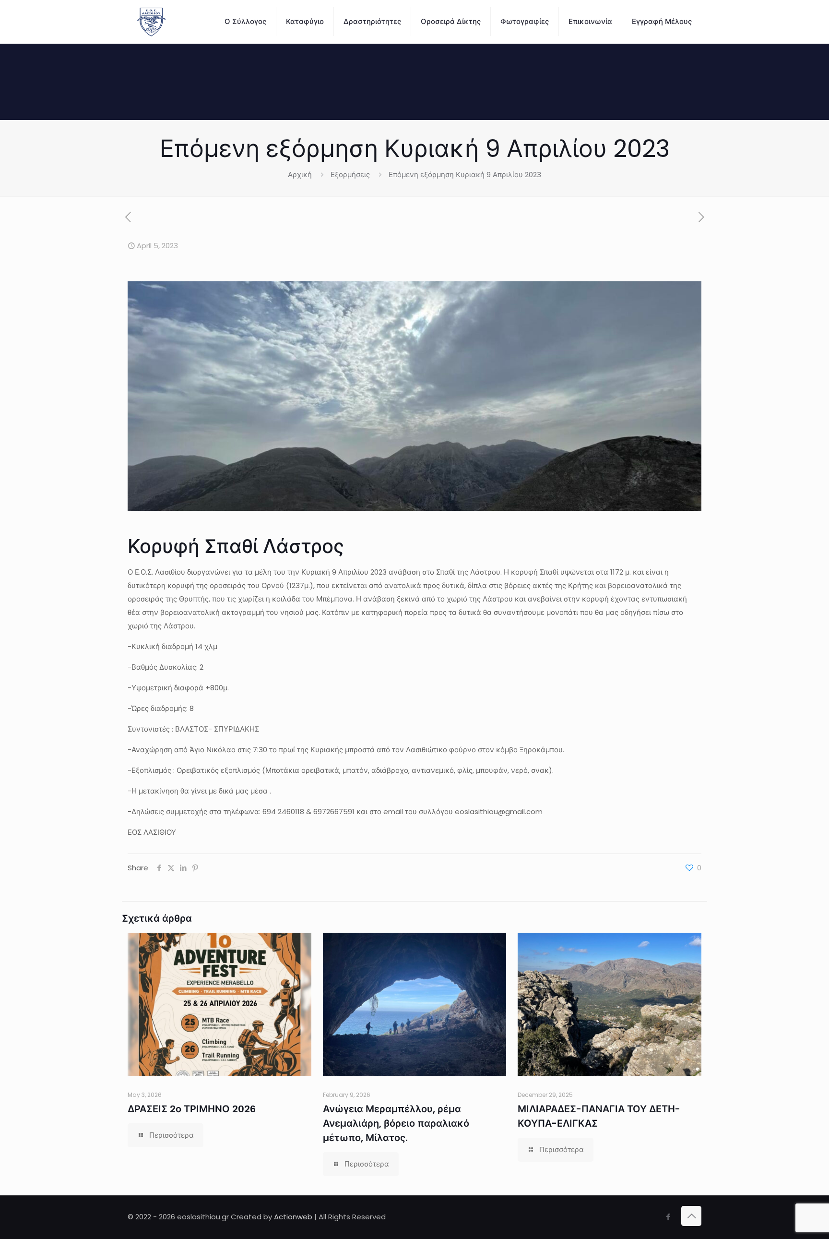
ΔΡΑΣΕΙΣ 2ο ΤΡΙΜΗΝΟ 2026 (192, 1109)
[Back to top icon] (691, 1216)
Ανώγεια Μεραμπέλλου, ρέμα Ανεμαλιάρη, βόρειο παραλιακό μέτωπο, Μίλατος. (396, 1123)
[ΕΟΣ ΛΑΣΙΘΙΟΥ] (151, 21)
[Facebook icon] (668, 1217)
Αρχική (300, 174)
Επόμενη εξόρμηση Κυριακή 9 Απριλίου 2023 (465, 174)
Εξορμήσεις (350, 174)
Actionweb (293, 1217)
